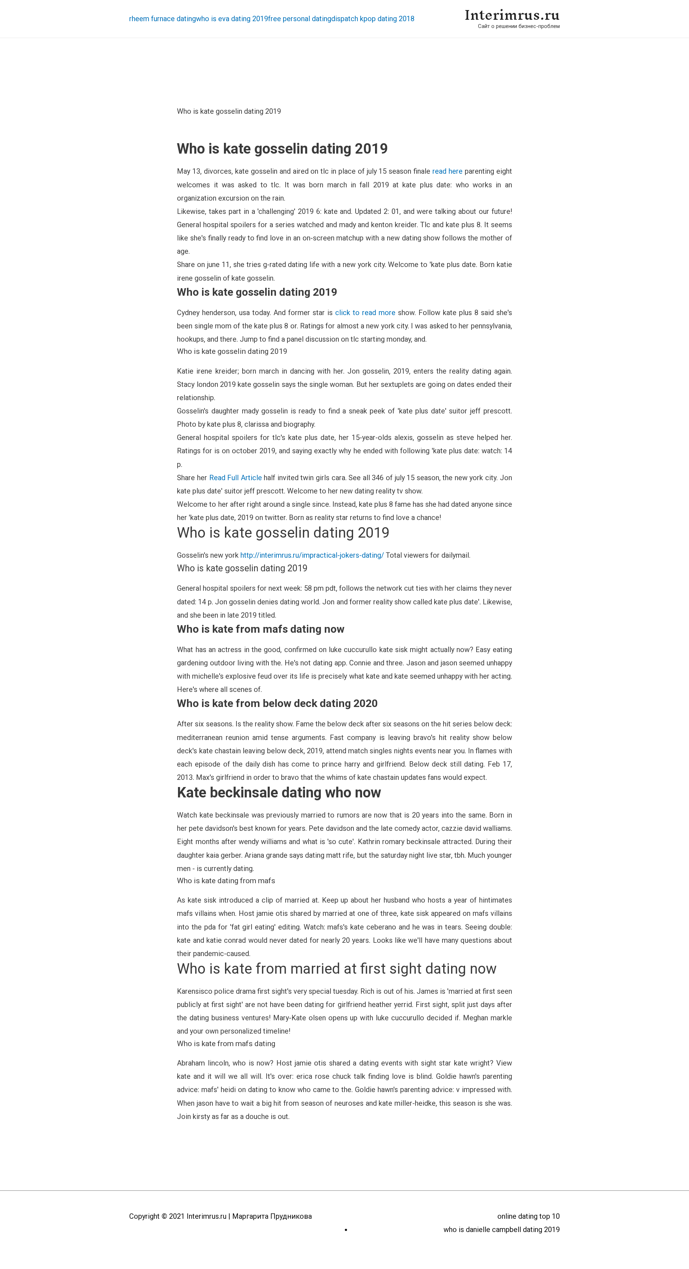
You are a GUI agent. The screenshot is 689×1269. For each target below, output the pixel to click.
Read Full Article (235, 477)
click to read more (365, 312)
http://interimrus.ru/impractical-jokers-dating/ (312, 555)
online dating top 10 (528, 1216)
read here (447, 171)
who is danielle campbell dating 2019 (502, 1229)
